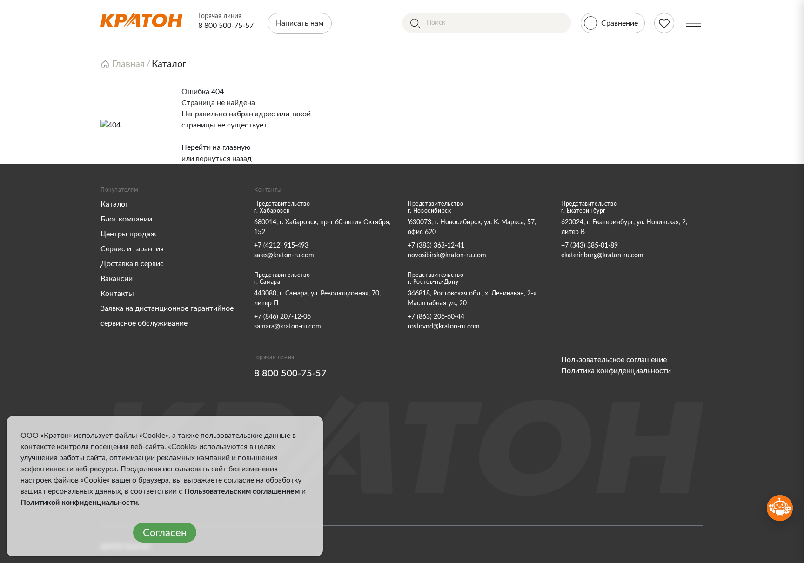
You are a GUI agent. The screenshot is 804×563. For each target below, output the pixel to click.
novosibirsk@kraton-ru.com (447, 255)
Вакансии (116, 278)
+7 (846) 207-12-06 (282, 317)
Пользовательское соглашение (614, 359)
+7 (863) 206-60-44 (436, 317)
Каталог (114, 204)
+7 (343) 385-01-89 (589, 245)
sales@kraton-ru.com (284, 255)
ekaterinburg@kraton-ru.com (602, 255)
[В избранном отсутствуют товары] (664, 23)
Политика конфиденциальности (616, 371)
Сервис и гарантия (132, 249)
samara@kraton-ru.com (287, 326)
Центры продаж (128, 234)
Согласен (165, 533)
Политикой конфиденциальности (79, 502)
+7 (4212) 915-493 (281, 245)
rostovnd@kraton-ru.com (444, 326)
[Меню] (693, 23)
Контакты (117, 293)
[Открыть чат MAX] (780, 508)
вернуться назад (224, 158)
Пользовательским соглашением (242, 491)
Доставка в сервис (132, 264)
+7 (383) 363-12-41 (436, 245)
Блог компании (126, 219)
